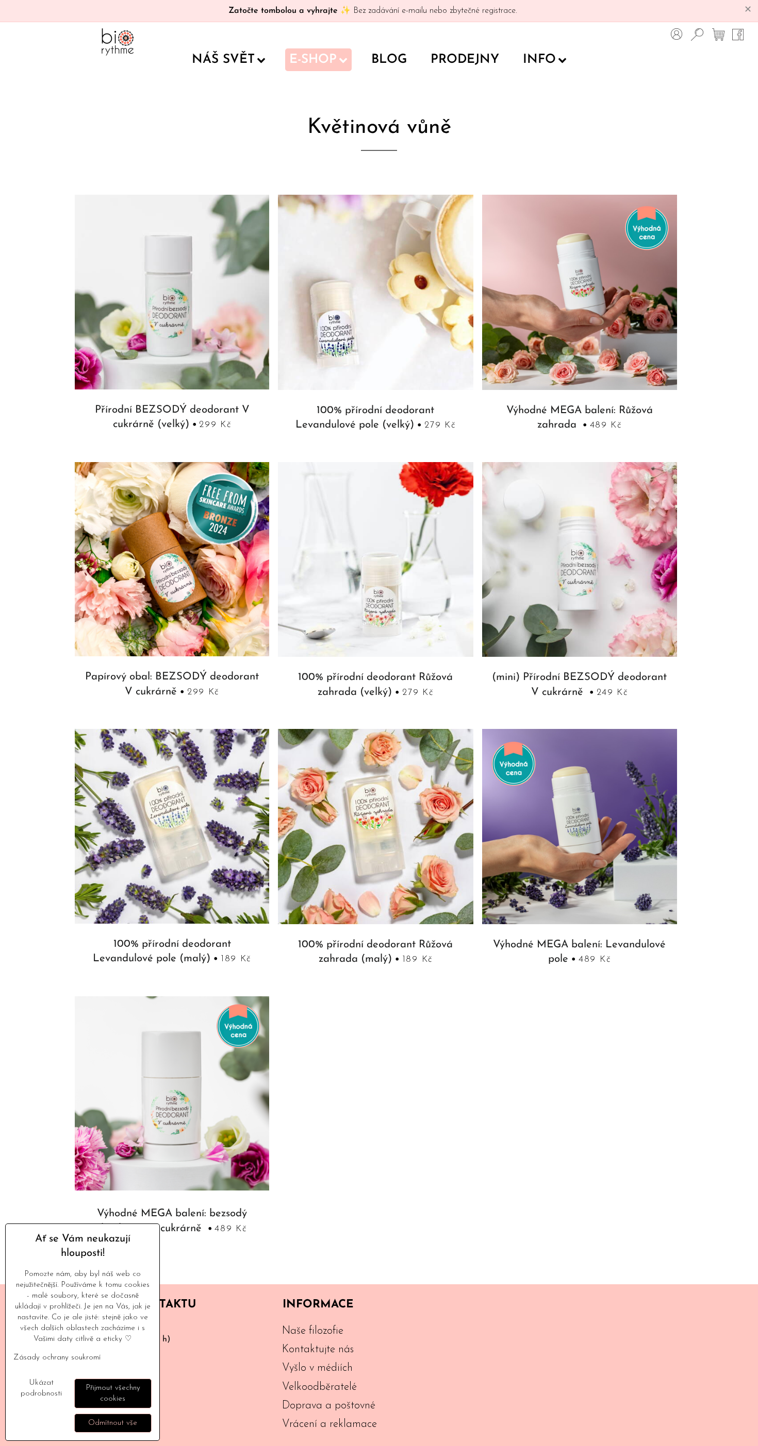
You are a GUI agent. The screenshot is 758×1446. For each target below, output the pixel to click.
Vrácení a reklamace (329, 1424)
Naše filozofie (312, 1330)
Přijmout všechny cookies (113, 1393)
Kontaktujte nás (318, 1349)
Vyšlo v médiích (317, 1368)
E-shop (313, 60)
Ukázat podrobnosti (41, 1388)
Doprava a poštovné (328, 1405)
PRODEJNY (465, 60)
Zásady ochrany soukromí (57, 1358)
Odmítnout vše (112, 1423)
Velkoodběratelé (319, 1387)
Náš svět (223, 60)
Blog (389, 60)
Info (539, 60)
